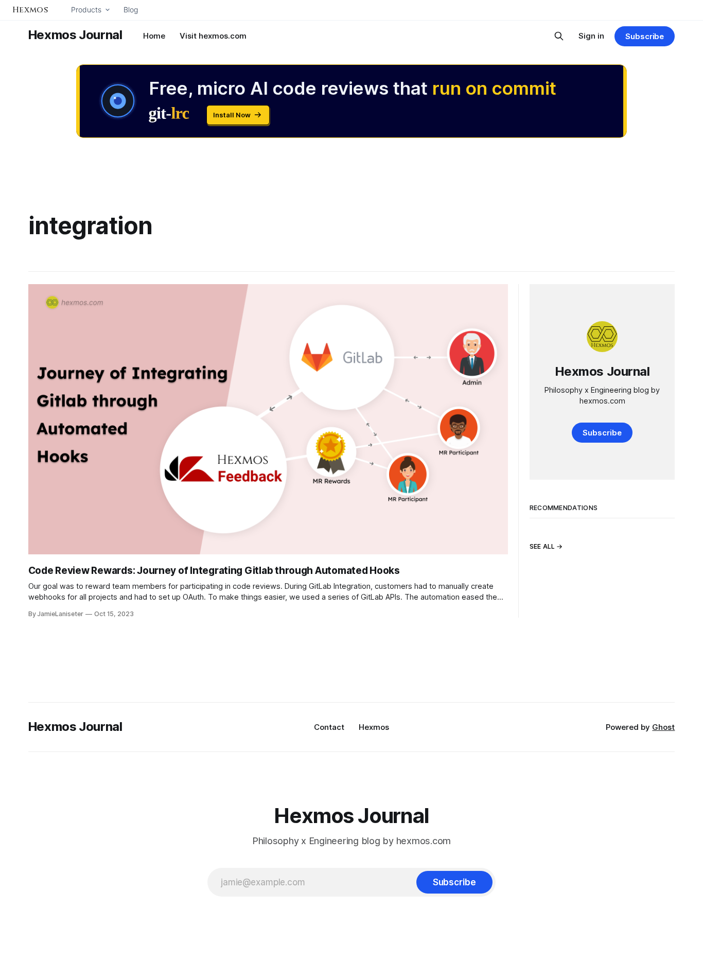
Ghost (663, 727)
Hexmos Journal (75, 34)
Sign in (591, 36)
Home (154, 36)
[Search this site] (559, 36)
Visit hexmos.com (213, 36)
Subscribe (644, 36)
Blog (131, 9)
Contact (329, 727)
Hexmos (374, 727)
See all (542, 547)
